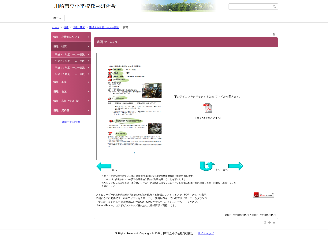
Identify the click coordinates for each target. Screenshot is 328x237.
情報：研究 (79, 27)
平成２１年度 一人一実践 (70, 54)
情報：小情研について (66, 36)
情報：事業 (60, 81)
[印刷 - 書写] (274, 33)
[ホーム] (140, 6)
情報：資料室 (61, 110)
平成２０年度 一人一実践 (104, 27)
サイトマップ (206, 233)
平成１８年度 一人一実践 (70, 74)
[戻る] (270, 222)
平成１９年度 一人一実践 (70, 67)
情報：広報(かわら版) (66, 100)
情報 (66, 27)
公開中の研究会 (71, 121)
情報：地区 (60, 91)
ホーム (57, 17)
